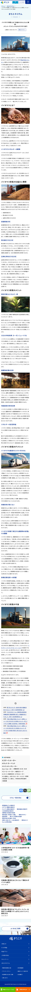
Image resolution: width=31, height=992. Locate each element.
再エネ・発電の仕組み (16, 816)
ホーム (3, 6)
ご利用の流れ (5, 955)
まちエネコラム (10, 6)
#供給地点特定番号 (21, 778)
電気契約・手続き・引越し (9, 814)
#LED (22, 776)
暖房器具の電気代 (22, 809)
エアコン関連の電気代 (8, 807)
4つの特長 (4, 947)
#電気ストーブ (19, 771)
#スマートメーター (9, 760)
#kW (25, 769)
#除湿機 (4, 778)
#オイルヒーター (15, 776)
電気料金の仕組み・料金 (9, 818)
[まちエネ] (5, 2)
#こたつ (4, 774)
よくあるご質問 (16, 928)
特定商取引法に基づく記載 (7, 974)
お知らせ (3, 943)
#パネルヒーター (20, 774)
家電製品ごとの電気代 (8, 805)
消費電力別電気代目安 (8, 812)
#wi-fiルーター (7, 769)
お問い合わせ (5, 977)
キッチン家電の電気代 (8, 809)
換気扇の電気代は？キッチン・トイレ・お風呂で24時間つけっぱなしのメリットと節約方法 (15, 911)
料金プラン (4, 951)
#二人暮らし (11, 778)
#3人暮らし (5, 776)
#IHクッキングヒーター (9, 766)
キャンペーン (5, 959)
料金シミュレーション (8, 989)
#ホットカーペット (8, 763)
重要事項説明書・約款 (6, 968)
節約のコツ (25, 820)
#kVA (21, 769)
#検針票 (16, 769)
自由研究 (4, 816)
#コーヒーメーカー (8, 771)
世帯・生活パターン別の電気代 (10, 820)
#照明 (26, 776)
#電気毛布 (10, 774)
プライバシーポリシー (6, 971)
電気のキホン (22, 814)
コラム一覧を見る (15, 798)
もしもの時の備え (7, 822)
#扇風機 (4, 781)
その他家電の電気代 (8, 811)
